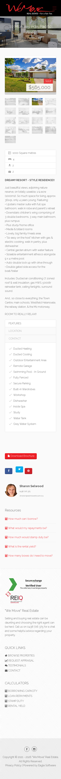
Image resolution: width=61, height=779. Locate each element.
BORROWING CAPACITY (22, 690)
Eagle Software (47, 765)
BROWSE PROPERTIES (20, 655)
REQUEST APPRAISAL (21, 660)
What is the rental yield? (22, 546)
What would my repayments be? (27, 528)
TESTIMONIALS (16, 665)
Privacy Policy (13, 765)
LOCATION (15, 330)
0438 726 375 (25, 491)
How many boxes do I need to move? (30, 555)
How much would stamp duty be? (28, 537)
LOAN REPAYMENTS (19, 696)
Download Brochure (22, 455)
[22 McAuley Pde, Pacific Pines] (30, 75)
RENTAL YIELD (16, 705)
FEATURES (15, 323)
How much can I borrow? (23, 518)
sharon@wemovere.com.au (32, 496)
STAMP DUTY (15, 701)
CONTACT (15, 338)
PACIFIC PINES (30, 38)
